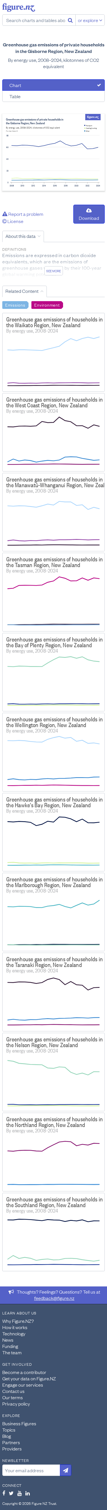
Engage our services (22, 1384)
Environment (47, 304)
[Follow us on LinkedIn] (27, 1493)
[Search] (70, 20)
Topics (8, 1429)
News (7, 1340)
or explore (88, 20)
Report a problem (25, 214)
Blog (6, 1436)
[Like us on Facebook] (3, 1493)
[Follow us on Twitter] (11, 1493)
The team (12, 1352)
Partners (11, 1442)
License (15, 221)
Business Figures (19, 1423)
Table (15, 96)
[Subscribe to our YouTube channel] (19, 1493)
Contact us (13, 1391)
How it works (14, 1327)
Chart (15, 85)
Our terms (12, 1397)
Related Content (22, 291)
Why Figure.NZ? (18, 1321)
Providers (12, 1448)
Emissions (15, 304)
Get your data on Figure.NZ (29, 1378)
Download (89, 218)
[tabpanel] (53, 152)
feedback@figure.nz (54, 1298)
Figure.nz (18, 7)
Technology (13, 1333)
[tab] (53, 85)
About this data (20, 236)
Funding (10, 1346)
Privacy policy (16, 1403)
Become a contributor (24, 1372)
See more (53, 270)
